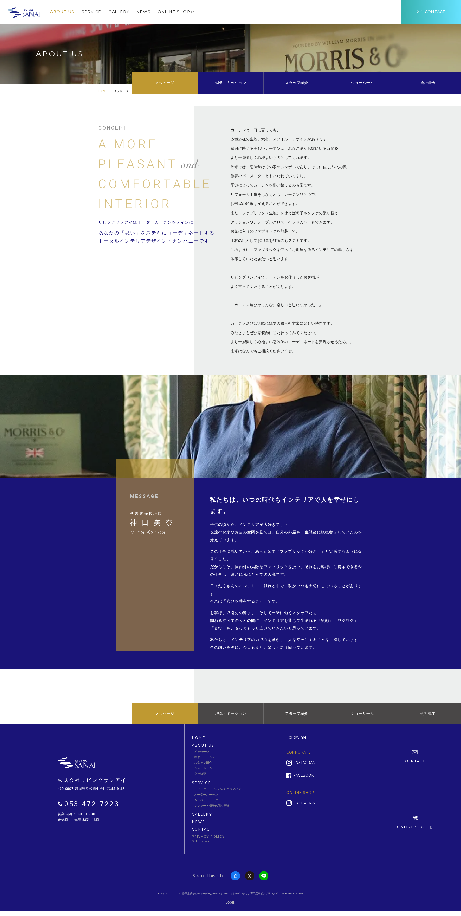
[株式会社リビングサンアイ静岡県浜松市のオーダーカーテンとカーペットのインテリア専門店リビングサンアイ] (23, 11)
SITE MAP (201, 841)
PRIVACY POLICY (208, 836)
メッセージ (164, 83)
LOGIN (231, 902)
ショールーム (362, 83)
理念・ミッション (230, 83)
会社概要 (428, 83)
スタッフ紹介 (296, 83)
